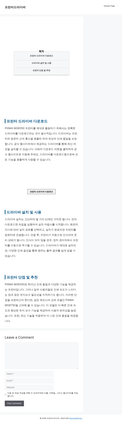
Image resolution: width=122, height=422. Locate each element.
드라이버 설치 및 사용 (41, 63)
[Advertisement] (48, 37)
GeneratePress (75, 418)
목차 (41, 51)
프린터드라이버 (15, 7)
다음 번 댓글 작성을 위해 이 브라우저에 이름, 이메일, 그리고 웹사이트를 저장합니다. (42, 394)
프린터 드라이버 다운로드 (41, 56)
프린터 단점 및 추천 (41, 70)
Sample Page (109, 6)
